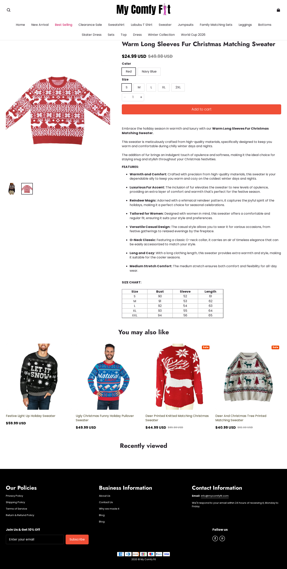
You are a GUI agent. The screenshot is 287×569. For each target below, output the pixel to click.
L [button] (151, 87)
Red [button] (129, 71)
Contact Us (106, 502)
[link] (264, 25)
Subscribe (77, 539)
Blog (102, 515)
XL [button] (163, 87)
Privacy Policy (14, 496)
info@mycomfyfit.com (215, 496)
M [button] (139, 87)
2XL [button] (178, 87)
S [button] (126, 87)
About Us (104, 496)
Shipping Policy (15, 502)
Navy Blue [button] (149, 71)
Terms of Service (16, 509)
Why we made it (109, 509)
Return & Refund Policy (20, 515)
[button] (8, 10)
